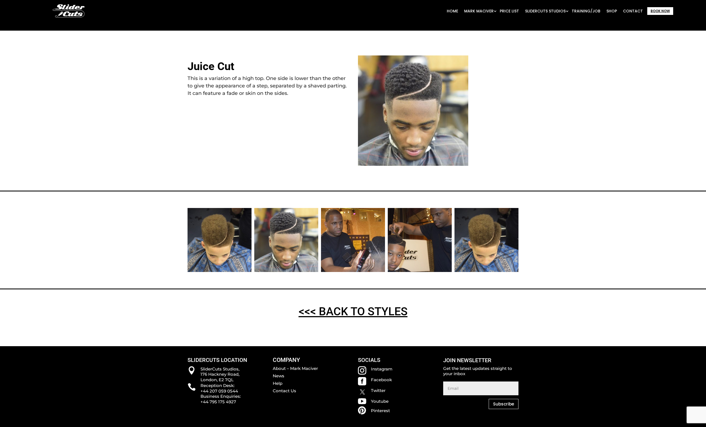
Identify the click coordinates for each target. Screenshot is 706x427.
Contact (633, 11)
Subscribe (503, 404)
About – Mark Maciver (295, 368)
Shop (611, 11)
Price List (509, 11)
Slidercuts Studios (545, 11)
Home (452, 11)
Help (277, 383)
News (278, 375)
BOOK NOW (660, 11)
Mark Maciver (479, 11)
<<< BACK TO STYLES (353, 311)
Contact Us (284, 390)
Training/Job (586, 11)
